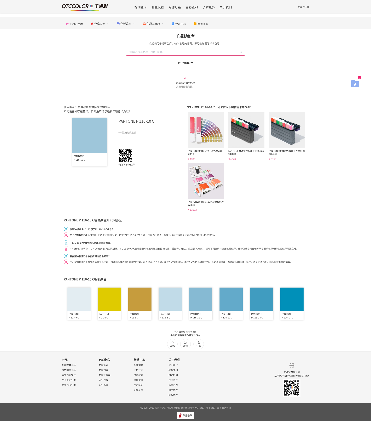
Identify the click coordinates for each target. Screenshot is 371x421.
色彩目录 (103, 369)
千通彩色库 (185, 36)
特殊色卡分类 (69, 384)
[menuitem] (74, 23)
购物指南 (138, 364)
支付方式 (138, 369)
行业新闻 (103, 384)
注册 (306, 6)
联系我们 (173, 369)
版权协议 (173, 394)
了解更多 (209, 7)
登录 (300, 6)
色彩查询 (192, 7)
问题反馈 (138, 389)
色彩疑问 (138, 384)
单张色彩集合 (69, 374)
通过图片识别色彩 (185, 84)
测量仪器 (157, 7)
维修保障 (138, 379)
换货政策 (138, 374)
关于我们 (226, 7)
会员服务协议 (224, 407)
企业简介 (173, 364)
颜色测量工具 (69, 369)
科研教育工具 (69, 364)
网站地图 (173, 374)
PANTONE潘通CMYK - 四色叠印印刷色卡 (95, 235)
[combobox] (186, 51)
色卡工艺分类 (69, 379)
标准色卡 (140, 7)
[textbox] (186, 51)
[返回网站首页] (85, 7)
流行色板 (103, 379)
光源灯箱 (174, 7)
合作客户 (173, 379)
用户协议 (173, 389)
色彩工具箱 (105, 374)
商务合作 (173, 384)
